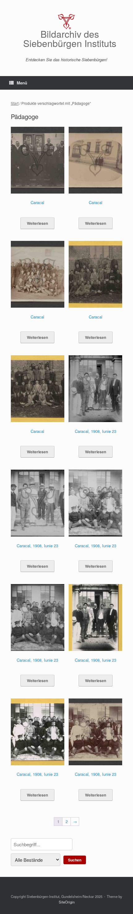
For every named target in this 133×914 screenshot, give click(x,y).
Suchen (74, 860)
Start (15, 103)
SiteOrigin (67, 901)
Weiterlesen (37, 223)
